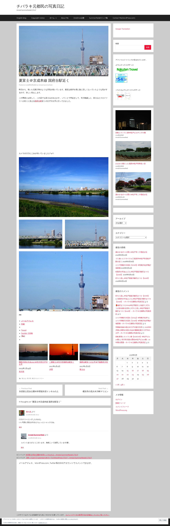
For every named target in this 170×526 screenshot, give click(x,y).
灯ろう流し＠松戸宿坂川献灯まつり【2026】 (132, 278)
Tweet (23, 330)
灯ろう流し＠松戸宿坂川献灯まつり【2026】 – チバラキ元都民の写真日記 (133, 311)
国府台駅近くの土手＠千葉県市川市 (94, 362)
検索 (117, 44)
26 (148, 375)
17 (138, 371)
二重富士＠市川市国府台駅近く (61, 362)
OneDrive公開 (78, 18)
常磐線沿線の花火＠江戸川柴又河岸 (128, 327)
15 (127, 371)
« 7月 (117, 385)
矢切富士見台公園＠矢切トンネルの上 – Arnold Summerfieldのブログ (52, 455)
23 (133, 375)
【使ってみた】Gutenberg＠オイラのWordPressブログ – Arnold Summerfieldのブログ (59, 458)
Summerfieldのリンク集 (98, 18)
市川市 (21, 372)
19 (148, 371)
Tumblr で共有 (27, 333)
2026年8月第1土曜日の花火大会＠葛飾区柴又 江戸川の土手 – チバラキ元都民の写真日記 (133, 330)
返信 (20, 427)
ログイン (118, 399)
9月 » (123, 385)
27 (117, 379)
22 (128, 375)
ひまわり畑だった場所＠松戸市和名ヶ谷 (130, 164)
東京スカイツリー (38, 378)
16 (133, 371)
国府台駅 (38, 101)
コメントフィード (122, 407)
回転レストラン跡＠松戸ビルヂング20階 (130, 133)
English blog (21, 18)
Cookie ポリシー (42, 522)
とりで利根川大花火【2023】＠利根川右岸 (131, 318)
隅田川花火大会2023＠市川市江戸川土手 (33, 363)
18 (143, 371)
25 (143, 375)
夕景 (51, 369)
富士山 (82, 369)
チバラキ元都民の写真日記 (40, 6)
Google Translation (122, 29)
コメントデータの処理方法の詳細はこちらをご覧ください (87, 515)
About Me (64, 18)
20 (117, 375)
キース (28, 412)
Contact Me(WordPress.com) (124, 18)
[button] (163, 520)
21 (122, 375)
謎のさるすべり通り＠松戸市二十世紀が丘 (131, 195)
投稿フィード (120, 403)
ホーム (52, 18)
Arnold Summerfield (45, 85)
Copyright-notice (38, 18)
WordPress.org (121, 410)
